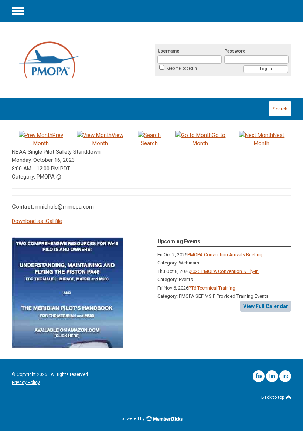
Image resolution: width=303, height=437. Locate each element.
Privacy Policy (26, 382)
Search (280, 108)
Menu (18, 11)
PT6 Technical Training (211, 288)
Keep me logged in (182, 68)
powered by (134, 418)
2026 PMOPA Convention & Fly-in (224, 271)
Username (168, 51)
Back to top (273, 397)
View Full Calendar (265, 306)
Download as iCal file (37, 221)
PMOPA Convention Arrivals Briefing (224, 254)
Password (234, 51)
